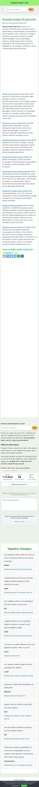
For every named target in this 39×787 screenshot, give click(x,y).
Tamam (24, 785)
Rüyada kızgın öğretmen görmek (13, 140)
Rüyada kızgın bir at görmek (12, 227)
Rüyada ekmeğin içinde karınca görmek (18, 569)
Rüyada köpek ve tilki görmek (14, 696)
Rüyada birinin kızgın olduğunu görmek (16, 171)
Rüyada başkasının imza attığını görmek (18, 592)
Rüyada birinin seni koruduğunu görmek (18, 765)
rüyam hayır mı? (19, 2)
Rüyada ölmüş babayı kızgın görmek (15, 191)
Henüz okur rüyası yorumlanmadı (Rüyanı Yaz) (14, 23)
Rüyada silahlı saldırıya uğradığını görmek (18, 676)
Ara (31, 9)
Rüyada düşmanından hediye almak (16, 739)
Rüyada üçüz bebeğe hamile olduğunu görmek (17, 717)
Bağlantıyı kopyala (19, 521)
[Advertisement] (19, 71)
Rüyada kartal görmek (12, 656)
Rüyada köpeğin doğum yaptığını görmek (18, 612)
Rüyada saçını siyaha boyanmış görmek (18, 636)
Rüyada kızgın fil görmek (11, 94)
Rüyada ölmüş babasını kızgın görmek (15, 157)
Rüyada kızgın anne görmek (12, 123)
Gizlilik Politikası (19, 780)
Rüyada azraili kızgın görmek (12, 205)
